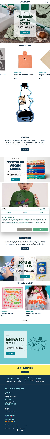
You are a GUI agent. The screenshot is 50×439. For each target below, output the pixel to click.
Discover (25, 276)
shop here (25, 32)
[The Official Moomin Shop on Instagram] (17, 430)
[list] (25, 301)
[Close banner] (48, 208)
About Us (7, 408)
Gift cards (7, 398)
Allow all (41, 229)
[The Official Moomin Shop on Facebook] (15, 430)
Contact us (7, 407)
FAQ (6, 405)
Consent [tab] (9, 212)
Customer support (8, 393)
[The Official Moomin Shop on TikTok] (19, 430)
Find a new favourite (25, 283)
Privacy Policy (15, 428)
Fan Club (7, 409)
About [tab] (41, 212)
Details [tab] (25, 212)
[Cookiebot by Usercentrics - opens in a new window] (39, 209)
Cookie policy (7, 428)
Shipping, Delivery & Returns (10, 396)
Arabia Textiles (25, 45)
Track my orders (8, 402)
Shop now (25, 149)
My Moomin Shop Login (10, 401)
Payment (7, 395)
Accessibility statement (10, 411)
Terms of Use (22, 428)
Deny (25, 229)
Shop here (15, 179)
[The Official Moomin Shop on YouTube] (22, 430)
